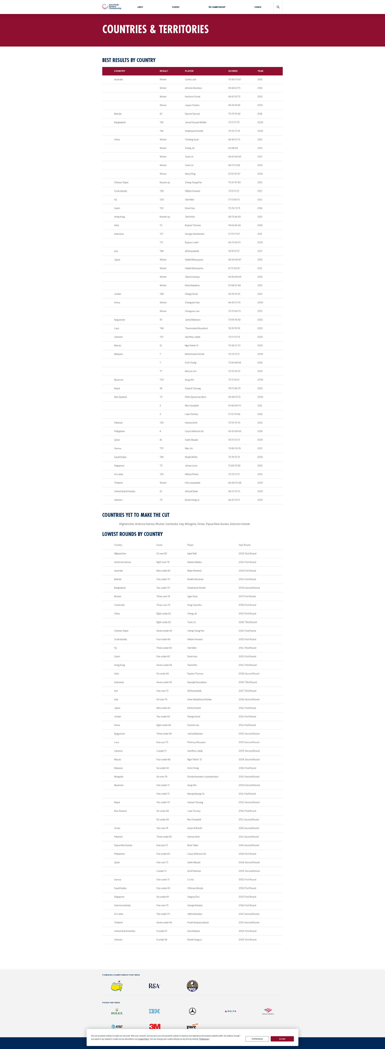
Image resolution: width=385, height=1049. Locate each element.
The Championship (217, 7)
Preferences (257, 1039)
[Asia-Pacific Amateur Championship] (111, 8)
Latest (140, 7)
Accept (282, 1039)
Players (175, 7)
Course (257, 7)
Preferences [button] (204, 1039)
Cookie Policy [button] (143, 1039)
